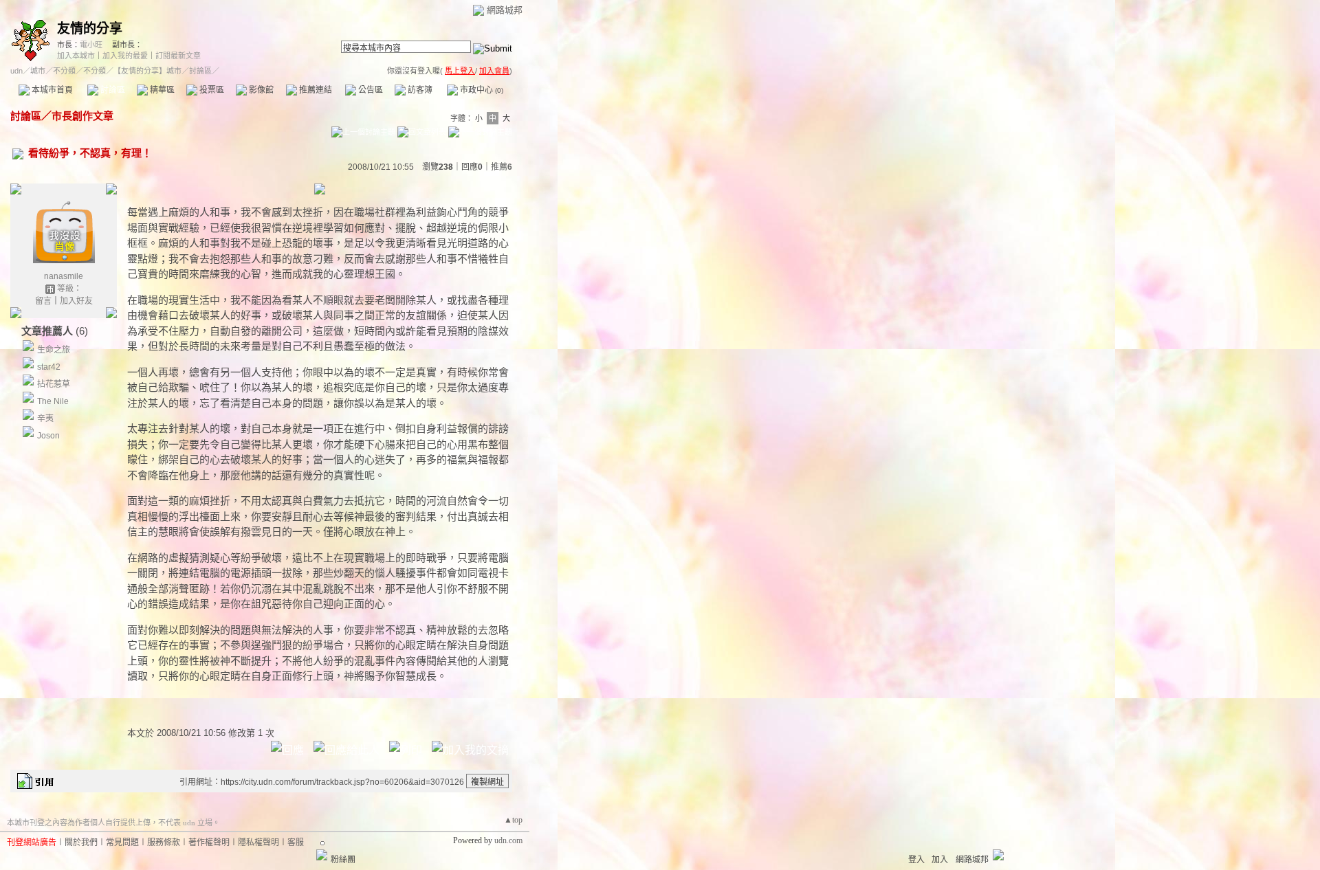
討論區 (111, 90)
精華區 (161, 90)
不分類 (64, 71)
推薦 (501, 167)
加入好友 (76, 301)
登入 (916, 860)
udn (16, 71)
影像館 (260, 90)
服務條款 (163, 842)
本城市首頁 (51, 90)
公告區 (369, 90)
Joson (48, 435)
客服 (295, 842)
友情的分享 (89, 28)
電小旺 (91, 45)
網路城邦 (504, 10)
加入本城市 (76, 56)
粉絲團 (343, 860)
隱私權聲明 (258, 842)
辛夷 (45, 418)
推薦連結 (314, 90)
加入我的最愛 (125, 56)
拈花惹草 (53, 384)
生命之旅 (53, 350)
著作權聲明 (209, 842)
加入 (940, 860)
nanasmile (63, 276)
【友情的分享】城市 (147, 71)
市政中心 (480, 90)
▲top (513, 820)
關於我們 (81, 842)
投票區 (210, 90)
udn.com (508, 840)
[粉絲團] (321, 854)
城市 (37, 71)
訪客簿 (419, 90)
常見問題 (122, 842)
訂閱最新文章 (178, 56)
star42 (48, 367)
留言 (43, 301)
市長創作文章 (82, 116)
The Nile (53, 401)
